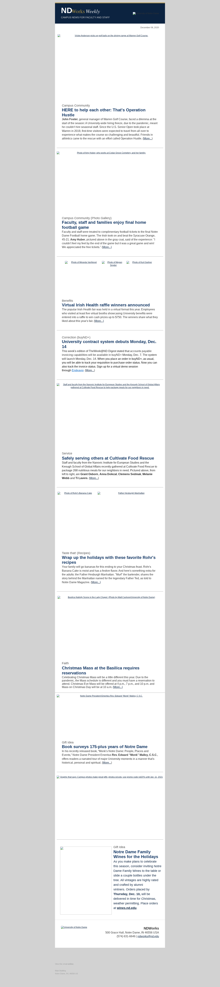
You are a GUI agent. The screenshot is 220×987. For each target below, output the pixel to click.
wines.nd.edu (126, 908)
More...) (107, 247)
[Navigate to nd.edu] (74, 927)
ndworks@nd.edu (148, 936)
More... (148, 138)
